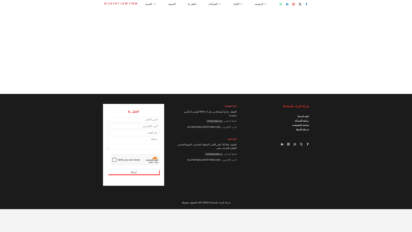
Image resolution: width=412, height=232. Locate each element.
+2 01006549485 (214, 154)
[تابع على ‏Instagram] (287, 144)
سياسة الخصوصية (300, 125)
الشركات (212, 4)
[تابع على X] (300, 144)
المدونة (172, 4)
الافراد (236, 4)
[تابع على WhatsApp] (280, 4)
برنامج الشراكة (302, 120)
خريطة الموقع (302, 129)
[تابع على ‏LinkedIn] (280, 144)
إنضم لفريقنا (303, 116)
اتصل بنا (192, 4)
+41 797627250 (215, 121)
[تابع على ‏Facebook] (306, 144)
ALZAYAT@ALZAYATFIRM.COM (203, 127)
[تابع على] (306, 4)
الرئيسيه (259, 4)
